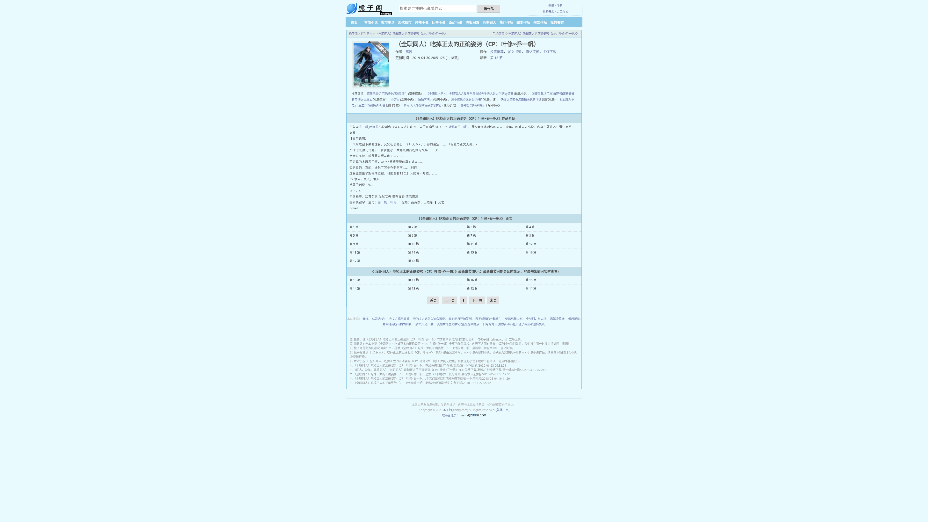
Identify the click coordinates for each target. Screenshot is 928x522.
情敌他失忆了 (375, 94)
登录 (551, 6)
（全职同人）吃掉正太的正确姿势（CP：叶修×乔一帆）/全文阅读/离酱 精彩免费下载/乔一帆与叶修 (417, 379)
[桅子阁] (370, 9)
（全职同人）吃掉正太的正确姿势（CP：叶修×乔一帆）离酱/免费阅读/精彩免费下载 (407, 383)
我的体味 (535, 99)
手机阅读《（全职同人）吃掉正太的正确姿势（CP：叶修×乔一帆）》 (536, 34)
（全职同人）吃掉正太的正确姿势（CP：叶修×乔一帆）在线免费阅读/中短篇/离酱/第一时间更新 (415, 365)
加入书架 (515, 51)
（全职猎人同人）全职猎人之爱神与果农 (452, 94)
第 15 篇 (472, 252)
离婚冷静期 (557, 319)
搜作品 (489, 8)
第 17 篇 (354, 261)
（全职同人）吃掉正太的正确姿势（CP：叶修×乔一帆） (412, 34)
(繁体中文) (502, 410)
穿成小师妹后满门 (395, 94)
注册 (559, 6)
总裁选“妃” (378, 319)
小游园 (395, 99)
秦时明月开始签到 (460, 319)
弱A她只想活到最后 (473, 105)
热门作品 (506, 22)
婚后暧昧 (574, 319)
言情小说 (371, 22)
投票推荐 (497, 51)
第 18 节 (496, 57)
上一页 (449, 300)
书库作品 (540, 22)
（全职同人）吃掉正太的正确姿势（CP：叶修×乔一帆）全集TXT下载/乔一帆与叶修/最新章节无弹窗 (417, 374)
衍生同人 (489, 22)
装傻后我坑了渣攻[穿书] (547, 94)
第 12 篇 (531, 244)
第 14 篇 (413, 252)
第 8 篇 (530, 235)
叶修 (372, 127)
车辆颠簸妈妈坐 (375, 105)
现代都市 (405, 22)
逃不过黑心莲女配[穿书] (466, 99)
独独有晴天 (425, 99)
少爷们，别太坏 (536, 319)
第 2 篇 (412, 227)
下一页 (477, 300)
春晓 (365, 319)
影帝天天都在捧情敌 (417, 105)
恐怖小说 (421, 22)
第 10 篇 (413, 244)
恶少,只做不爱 (424, 324)
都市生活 (388, 22)
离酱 (409, 51)
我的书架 (548, 11)
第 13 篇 (354, 252)
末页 (493, 300)
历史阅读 (562, 11)
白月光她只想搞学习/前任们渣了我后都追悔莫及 (514, 324)
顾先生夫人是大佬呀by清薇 (495, 94)
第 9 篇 (353, 244)
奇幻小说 (455, 22)
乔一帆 (363, 127)
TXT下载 (550, 51)
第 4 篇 (530, 227)
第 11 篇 (472, 244)
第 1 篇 (353, 227)
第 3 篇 (471, 227)
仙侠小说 (438, 22)
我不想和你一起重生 (488, 319)
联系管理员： (450, 415)
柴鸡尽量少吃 (513, 319)
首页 (354, 22)
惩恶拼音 (436, 105)
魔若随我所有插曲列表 (397, 324)
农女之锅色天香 (399, 319)
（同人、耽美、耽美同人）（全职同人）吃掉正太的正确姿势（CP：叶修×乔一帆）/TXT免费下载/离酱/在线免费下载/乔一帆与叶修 (436, 370)
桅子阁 (353, 34)
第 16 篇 (531, 252)
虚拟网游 (472, 22)
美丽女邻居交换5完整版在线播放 (458, 324)
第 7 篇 (471, 235)
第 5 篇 (353, 235)
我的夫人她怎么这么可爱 (429, 319)
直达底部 (532, 51)
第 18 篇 (413, 261)
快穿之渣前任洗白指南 (515, 99)
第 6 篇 (412, 235)
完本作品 (523, 22)
